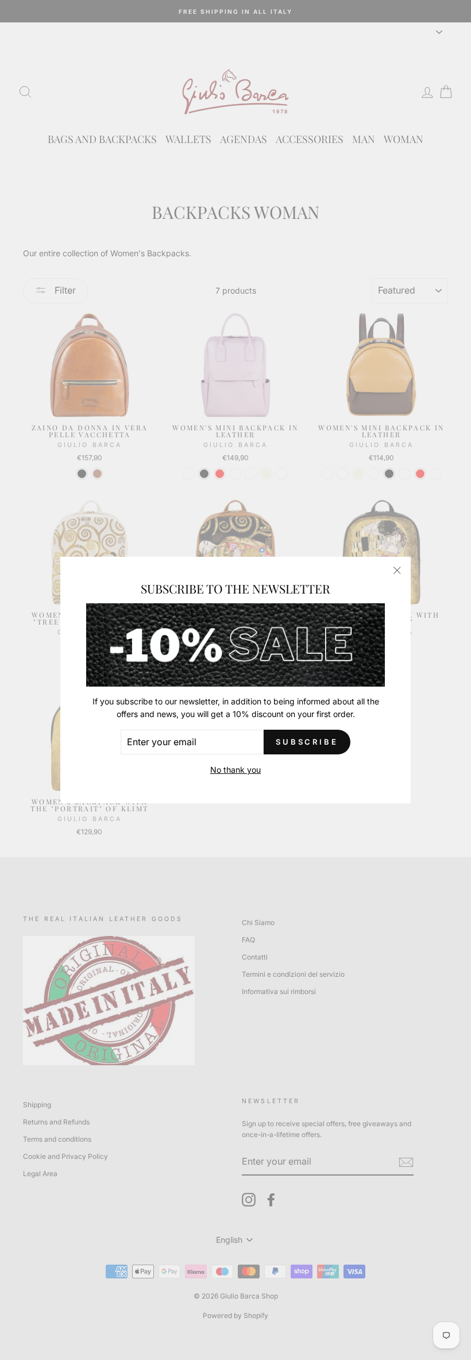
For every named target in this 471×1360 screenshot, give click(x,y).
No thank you (235, 770)
